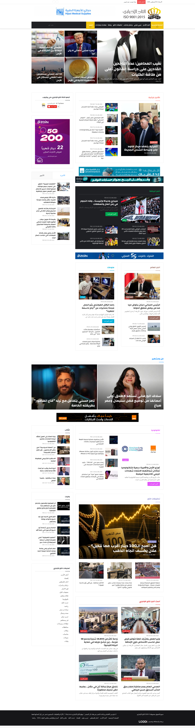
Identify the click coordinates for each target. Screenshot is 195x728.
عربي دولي (138, 25)
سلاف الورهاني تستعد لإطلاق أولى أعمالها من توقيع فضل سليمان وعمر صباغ (133, 401)
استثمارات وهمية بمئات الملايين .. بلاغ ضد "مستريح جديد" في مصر (91, 331)
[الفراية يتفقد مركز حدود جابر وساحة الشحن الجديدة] (140, 129)
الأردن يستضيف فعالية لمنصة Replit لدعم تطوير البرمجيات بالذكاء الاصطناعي (91, 441)
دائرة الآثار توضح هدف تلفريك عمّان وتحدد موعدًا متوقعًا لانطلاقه (46, 200)
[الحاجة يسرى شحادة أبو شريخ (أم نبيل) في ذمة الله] (63, 530)
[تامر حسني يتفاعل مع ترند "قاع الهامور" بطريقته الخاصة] (64, 387)
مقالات (66, 631)
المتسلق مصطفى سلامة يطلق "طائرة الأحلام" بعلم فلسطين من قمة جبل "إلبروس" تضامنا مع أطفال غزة (91, 155)
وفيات (66, 641)
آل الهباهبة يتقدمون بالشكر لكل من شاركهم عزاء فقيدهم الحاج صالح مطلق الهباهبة (45, 507)
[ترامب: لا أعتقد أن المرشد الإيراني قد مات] (154, 339)
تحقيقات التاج (117, 25)
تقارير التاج (63, 718)
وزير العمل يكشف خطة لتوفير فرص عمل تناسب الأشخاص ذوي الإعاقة (142, 640)
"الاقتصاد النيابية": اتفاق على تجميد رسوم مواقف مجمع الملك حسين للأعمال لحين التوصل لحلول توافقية (46, 188)
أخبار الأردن (146, 25)
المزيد (91, 25)
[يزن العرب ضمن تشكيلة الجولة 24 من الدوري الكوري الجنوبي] (111, 229)
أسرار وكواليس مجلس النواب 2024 (48, 718)
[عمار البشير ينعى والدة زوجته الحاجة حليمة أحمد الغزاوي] (63, 551)
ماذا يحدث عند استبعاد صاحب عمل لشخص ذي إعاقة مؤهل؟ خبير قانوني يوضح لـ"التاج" (120, 585)
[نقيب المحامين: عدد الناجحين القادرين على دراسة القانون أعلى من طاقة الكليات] (131, 57)
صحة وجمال (64, 613)
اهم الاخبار (65, 589)
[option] (97, 57)
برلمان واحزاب (128, 25)
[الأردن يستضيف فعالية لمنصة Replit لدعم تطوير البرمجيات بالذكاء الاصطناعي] (113, 440)
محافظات (65, 627)
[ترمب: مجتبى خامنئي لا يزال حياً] (81, 44)
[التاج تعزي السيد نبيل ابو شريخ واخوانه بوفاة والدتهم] (63, 519)
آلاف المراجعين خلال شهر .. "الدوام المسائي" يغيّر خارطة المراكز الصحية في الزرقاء (91, 120)
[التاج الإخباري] (143, 12)
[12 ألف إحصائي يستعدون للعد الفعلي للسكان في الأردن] (47, 70)
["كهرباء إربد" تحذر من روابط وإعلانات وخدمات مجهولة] (111, 130)
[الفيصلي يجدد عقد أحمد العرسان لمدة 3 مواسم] (111, 107)
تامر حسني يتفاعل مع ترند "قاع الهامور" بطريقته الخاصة (64, 403)
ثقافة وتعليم (64, 596)
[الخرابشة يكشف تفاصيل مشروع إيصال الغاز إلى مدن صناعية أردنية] (63, 211)
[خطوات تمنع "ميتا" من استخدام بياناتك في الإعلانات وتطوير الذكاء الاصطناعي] (111, 475)
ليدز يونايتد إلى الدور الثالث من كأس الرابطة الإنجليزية (92, 242)
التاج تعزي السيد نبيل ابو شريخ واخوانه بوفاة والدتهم (47, 519)
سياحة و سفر (63, 610)
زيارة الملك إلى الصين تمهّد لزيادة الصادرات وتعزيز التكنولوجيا (46, 439)
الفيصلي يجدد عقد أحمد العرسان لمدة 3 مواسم (92, 108)
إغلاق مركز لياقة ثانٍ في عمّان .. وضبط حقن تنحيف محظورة (98, 688)
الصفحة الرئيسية (157, 25)
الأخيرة (62, 175)
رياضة (110, 25)
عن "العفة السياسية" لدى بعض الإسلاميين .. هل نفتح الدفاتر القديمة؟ (46, 450)
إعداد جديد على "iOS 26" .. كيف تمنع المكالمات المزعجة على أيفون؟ (93, 464)
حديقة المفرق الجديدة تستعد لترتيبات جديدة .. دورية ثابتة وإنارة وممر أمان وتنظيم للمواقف (149, 585)
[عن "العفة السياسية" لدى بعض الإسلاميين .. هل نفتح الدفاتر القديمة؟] (63, 450)
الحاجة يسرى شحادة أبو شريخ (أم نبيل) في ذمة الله (46, 529)
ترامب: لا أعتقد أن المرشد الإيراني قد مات (137, 339)
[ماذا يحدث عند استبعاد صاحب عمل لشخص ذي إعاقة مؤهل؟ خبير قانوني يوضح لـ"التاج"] (119, 570)
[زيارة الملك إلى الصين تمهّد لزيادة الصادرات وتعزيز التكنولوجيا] (63, 439)
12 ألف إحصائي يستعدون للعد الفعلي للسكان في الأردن (49, 77)
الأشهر (42, 175)
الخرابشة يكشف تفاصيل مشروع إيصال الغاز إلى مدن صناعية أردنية (46, 211)
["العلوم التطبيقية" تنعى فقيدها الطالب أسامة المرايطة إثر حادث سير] (63, 540)
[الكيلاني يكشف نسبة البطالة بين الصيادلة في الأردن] (47, 44)
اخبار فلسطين (63, 582)
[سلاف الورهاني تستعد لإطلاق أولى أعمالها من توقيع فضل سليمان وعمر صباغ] (131, 387)
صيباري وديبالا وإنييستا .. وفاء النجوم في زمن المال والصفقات (99, 202)
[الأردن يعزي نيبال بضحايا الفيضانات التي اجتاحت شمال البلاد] (63, 236)
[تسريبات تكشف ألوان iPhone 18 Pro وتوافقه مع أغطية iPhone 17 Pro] (111, 452)
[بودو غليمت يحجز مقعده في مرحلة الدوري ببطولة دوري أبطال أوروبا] (153, 241)
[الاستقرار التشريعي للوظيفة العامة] (63, 461)
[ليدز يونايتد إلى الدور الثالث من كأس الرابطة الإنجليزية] (111, 241)
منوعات (65, 638)
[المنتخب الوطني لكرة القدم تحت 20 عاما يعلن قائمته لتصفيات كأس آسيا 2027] (153, 229)
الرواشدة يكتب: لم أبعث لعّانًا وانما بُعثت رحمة (47, 469)
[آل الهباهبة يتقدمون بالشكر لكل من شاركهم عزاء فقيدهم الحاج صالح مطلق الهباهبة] (63, 506)
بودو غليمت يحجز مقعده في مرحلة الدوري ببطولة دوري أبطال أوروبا (134, 242)
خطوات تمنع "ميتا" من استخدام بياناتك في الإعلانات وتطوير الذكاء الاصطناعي (92, 476)
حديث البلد (64, 603)
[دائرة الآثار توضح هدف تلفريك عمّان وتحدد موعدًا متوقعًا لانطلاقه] (63, 200)
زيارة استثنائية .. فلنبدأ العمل (48, 479)
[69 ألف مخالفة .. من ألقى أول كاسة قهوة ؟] (91, 570)
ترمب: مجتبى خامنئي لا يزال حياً (81, 52)
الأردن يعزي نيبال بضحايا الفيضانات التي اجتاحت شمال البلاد (45, 235)
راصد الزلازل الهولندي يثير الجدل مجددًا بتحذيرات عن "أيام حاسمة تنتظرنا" (98, 308)
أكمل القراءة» (154, 318)
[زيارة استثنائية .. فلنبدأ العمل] (63, 481)
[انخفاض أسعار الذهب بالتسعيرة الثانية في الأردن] (81, 70)
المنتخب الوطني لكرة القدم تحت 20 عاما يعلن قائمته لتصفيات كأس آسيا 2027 (134, 231)
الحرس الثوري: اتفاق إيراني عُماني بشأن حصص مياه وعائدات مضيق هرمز (137, 328)
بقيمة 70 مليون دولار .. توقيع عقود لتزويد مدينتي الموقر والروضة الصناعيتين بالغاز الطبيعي (46, 223)
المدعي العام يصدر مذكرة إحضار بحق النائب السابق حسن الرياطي (141, 688)
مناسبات (65, 634)
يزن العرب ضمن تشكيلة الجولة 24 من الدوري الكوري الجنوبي (92, 230)
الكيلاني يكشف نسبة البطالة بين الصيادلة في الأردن (50, 50)
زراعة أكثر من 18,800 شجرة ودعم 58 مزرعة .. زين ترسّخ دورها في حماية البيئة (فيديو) (99, 642)
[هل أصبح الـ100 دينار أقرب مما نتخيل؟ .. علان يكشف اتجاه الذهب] (119, 531)
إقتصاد (66, 578)
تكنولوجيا (65, 599)
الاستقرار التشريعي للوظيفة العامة (45, 459)
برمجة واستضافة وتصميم (156, 721)
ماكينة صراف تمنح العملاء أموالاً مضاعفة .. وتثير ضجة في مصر (89, 343)
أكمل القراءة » (111, 214)
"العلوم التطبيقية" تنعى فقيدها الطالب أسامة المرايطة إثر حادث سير (47, 540)
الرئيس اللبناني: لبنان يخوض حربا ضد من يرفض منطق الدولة (144, 306)
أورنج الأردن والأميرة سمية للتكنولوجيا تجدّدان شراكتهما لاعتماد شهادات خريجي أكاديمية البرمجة (140, 471)
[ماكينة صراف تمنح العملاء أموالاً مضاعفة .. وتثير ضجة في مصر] (108, 342)
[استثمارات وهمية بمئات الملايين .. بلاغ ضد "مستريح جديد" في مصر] (108, 330)
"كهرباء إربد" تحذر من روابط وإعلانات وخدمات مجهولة (91, 131)
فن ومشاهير (64, 620)
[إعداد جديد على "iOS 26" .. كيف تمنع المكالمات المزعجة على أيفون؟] (111, 463)
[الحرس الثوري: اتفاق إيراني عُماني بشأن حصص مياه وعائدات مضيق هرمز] (154, 327)
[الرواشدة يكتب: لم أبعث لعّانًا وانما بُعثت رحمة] (63, 471)
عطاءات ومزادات (101, 25)
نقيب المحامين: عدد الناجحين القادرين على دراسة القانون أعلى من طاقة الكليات (133, 69)
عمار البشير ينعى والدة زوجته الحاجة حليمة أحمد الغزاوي (46, 551)
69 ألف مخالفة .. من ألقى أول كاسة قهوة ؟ (91, 584)
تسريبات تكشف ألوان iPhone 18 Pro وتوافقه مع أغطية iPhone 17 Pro (91, 452)
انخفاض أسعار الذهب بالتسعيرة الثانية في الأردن (81, 78)
